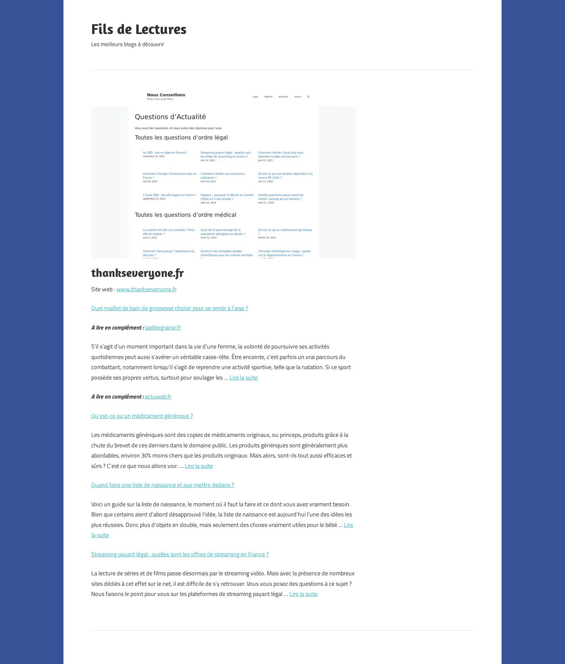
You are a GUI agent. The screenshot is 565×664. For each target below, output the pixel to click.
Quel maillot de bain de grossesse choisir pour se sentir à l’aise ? (169, 308)
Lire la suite (244, 377)
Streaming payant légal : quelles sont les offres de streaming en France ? (180, 554)
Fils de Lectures (139, 29)
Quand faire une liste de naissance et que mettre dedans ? (162, 484)
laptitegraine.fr (163, 327)
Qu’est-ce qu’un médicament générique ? (142, 415)
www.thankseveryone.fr (146, 289)
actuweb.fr (158, 396)
